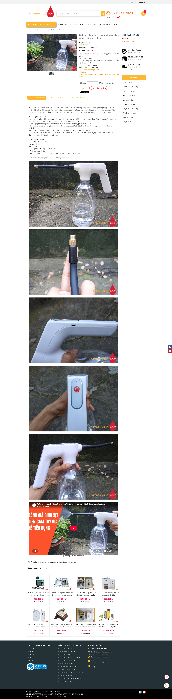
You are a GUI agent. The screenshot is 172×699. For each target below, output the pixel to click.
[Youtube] (170, 351)
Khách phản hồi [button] (105, 25)
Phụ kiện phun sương (130, 109)
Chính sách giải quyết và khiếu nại (71, 678)
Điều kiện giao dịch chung (68, 666)
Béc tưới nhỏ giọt (129, 91)
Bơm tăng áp (128, 100)
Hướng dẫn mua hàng (67, 681)
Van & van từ (128, 117)
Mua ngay (84, 88)
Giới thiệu (31, 651)
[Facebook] (170, 347)
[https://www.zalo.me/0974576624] (166, 686)
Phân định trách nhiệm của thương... (72, 672)
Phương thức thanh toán (68, 669)
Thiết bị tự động (129, 104)
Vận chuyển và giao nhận (68, 651)
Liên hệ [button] (117, 25)
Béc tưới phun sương (130, 87)
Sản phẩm (31, 654)
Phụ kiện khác (128, 122)
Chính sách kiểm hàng (67, 660)
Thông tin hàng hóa (66, 663)
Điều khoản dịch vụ (66, 675)
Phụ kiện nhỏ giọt (129, 113)
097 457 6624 (122, 12)
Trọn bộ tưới (127, 82)
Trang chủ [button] (62, 25)
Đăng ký (142, 2)
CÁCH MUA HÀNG (57, 98)
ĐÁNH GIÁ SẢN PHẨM (78, 98)
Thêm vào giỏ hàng (99, 88)
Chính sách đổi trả (66, 654)
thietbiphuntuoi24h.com (51, 692)
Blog (29, 657)
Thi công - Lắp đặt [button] (77, 25)
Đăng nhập (132, 2)
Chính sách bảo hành (67, 648)
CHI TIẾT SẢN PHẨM (37, 98)
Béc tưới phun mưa (130, 96)
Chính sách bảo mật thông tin (70, 657)
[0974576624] (167, 677)
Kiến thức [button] (92, 25)
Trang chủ (31, 648)
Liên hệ (30, 660)
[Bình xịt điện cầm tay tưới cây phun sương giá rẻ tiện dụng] (52, 52)
